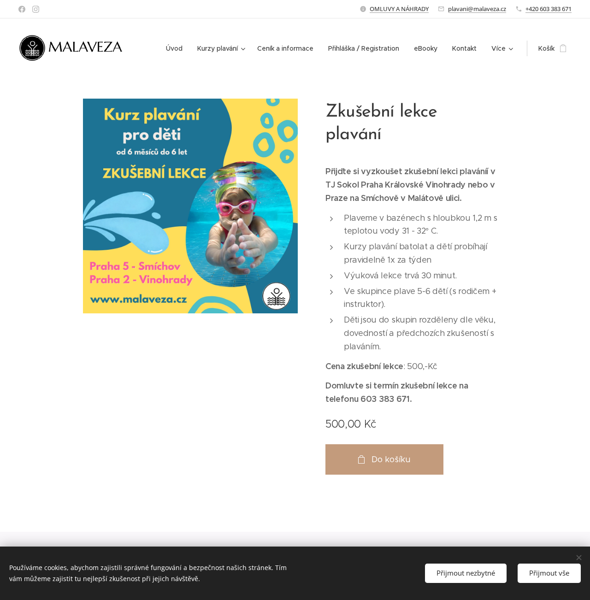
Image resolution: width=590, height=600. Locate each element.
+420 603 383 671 (548, 9)
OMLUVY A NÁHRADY (399, 9)
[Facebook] (22, 9)
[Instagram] (35, 9)
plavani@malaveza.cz (477, 9)
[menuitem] (177, 48)
